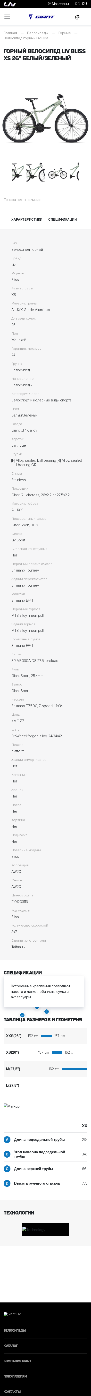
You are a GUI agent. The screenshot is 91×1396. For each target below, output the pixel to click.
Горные (64, 33)
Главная (10, 33)
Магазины (60, 3)
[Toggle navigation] (7, 16)
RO (77, 3)
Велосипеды (37, 33)
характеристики (26, 219)
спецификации (62, 219)
